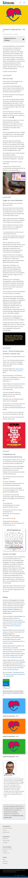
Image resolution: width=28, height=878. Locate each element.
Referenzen (5, 838)
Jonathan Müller (7, 197)
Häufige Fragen (6, 832)
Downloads (5, 861)
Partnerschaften (6, 840)
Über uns (5, 830)
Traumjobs (5, 842)
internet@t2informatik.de (12, 871)
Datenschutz (23, 875)
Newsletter (5, 863)
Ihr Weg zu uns (6, 853)
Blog (4, 859)
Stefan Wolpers (6, 348)
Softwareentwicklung (7, 828)
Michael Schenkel (8, 34)
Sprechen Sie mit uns (7, 849)
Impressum (18, 875)
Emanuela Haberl (7, 75)
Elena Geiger (6, 451)
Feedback (5, 850)
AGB (15, 875)
